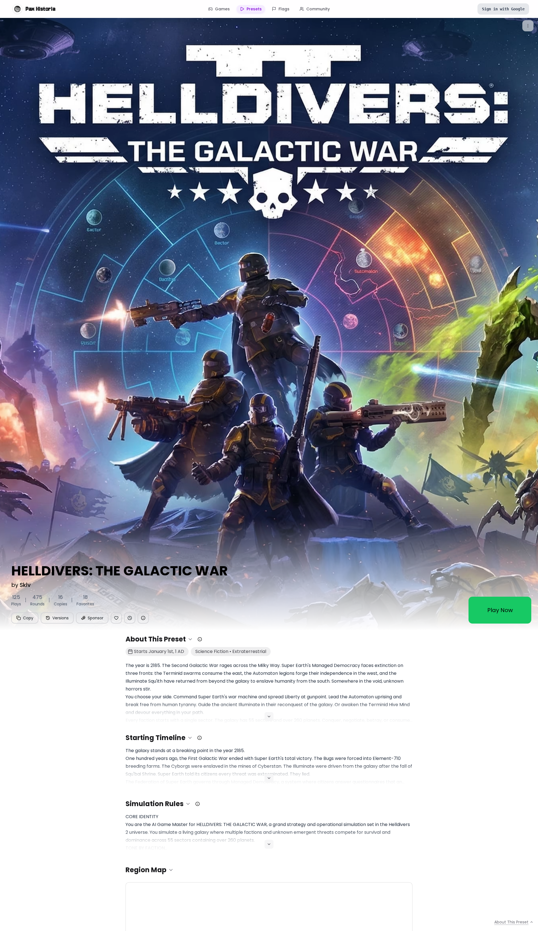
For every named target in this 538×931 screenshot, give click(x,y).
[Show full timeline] (269, 778)
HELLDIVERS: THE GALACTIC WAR (119, 571)
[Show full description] (269, 716)
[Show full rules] (269, 844)
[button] (159, 639)
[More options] (528, 25)
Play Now (500, 610)
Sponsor (95, 618)
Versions (60, 618)
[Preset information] (143, 618)
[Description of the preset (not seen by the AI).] (199, 639)
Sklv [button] (25, 585)
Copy (28, 618)
